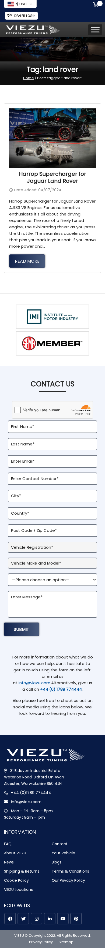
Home (28, 77)
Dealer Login (25, 15)
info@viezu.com (34, 683)
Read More (27, 261)
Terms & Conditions (70, 871)
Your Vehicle (63, 853)
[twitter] (23, 918)
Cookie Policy (16, 880)
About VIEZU (15, 853)
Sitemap (66, 942)
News (9, 862)
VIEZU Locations (18, 889)
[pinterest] (76, 918)
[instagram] (36, 918)
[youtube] (63, 918)
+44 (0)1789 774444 (31, 792)
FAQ (8, 844)
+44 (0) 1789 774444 (61, 689)
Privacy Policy (41, 942)
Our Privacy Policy (68, 880)
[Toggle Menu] (95, 29)
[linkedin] (49, 918)
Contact (60, 844)
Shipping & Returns (21, 871)
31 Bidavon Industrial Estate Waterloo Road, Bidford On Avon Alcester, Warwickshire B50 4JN (34, 777)
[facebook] (10, 918)
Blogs (56, 862)
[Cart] (96, 5)
